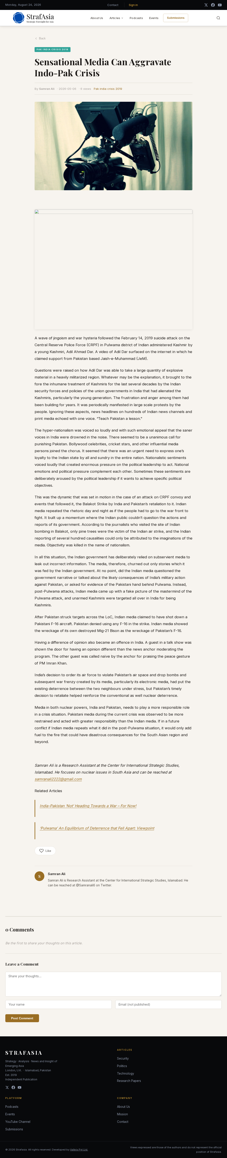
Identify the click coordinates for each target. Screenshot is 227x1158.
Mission (122, 1114)
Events (154, 18)
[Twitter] (7, 1087)
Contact (112, 5)
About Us (96, 18)
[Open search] (218, 18)
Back (42, 38)
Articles (115, 18)
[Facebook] (213, 5)
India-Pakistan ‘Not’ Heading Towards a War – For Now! (88, 806)
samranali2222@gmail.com (58, 779)
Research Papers (129, 1081)
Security (123, 1058)
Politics (122, 1066)
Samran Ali (47, 88)
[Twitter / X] (206, 5)
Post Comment (22, 1018)
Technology (125, 1073)
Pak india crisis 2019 (108, 88)
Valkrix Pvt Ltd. (79, 1149)
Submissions (175, 17)
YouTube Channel (17, 1121)
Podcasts (136, 18)
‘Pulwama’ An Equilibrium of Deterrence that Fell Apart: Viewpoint (97, 828)
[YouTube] (220, 5)
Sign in (133, 5)
